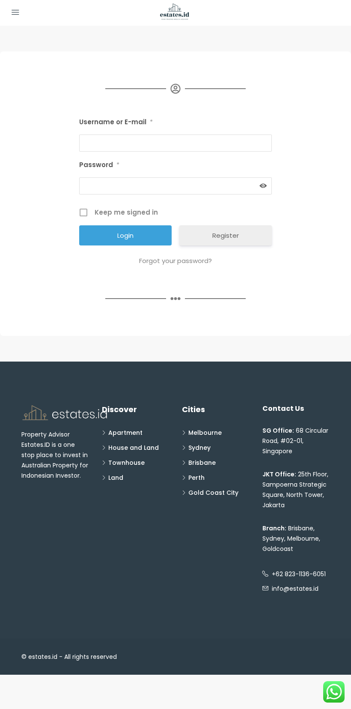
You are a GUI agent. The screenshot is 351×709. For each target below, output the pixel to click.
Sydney (199, 447)
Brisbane (202, 462)
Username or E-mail (116, 121)
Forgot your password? (175, 260)
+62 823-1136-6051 (299, 574)
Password (99, 164)
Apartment (125, 432)
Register (225, 235)
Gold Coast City (213, 492)
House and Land (133, 447)
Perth (196, 477)
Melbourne (205, 432)
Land (115, 477)
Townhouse (126, 462)
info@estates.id (295, 588)
